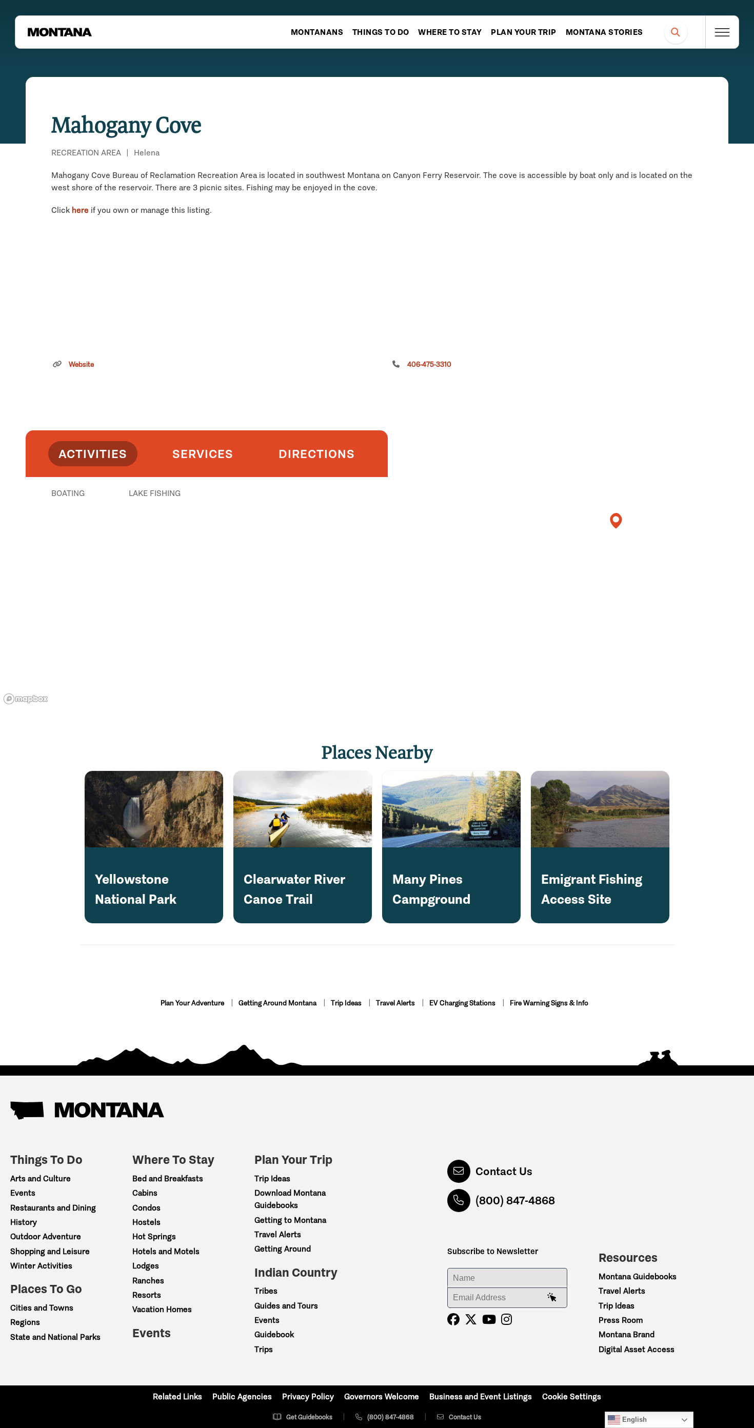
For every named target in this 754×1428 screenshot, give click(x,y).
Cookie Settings (571, 1396)
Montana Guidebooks (638, 1276)
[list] (206, 546)
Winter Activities (41, 1266)
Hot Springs (154, 1236)
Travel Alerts (396, 1003)
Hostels (146, 1222)
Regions (25, 1322)
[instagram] (506, 1319)
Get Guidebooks (309, 1417)
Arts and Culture (40, 1178)
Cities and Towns (41, 1308)
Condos (146, 1208)
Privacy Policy (308, 1396)
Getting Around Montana (278, 1003)
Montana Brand (626, 1334)
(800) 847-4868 (515, 1200)
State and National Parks (55, 1337)
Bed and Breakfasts (167, 1178)
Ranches (148, 1280)
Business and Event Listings (480, 1396)
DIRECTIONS (317, 453)
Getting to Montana (290, 1220)
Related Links (177, 1396)
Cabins (144, 1193)
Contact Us (503, 1171)
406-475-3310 (429, 364)
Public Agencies (242, 1396)
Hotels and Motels (166, 1251)
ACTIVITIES (92, 453)
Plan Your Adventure (193, 1003)
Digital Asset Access (636, 1349)
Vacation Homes (162, 1309)
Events (22, 1193)
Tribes (265, 1291)
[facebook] (453, 1319)
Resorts (146, 1295)
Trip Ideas (347, 1003)
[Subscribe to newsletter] (552, 1297)
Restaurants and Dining (53, 1208)
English (633, 1419)
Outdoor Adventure (45, 1236)
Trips (263, 1349)
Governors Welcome (381, 1396)
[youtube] (489, 1319)
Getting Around (282, 1249)
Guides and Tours (286, 1306)
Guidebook (274, 1334)
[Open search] (675, 32)
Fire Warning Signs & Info (549, 1003)
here (80, 210)
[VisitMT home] (59, 32)
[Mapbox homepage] (25, 699)
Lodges (145, 1266)
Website (81, 364)
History (23, 1222)
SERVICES (202, 453)
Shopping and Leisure (50, 1251)
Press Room (621, 1320)
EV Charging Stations (463, 1003)
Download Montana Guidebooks (290, 1199)
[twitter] (471, 1319)
